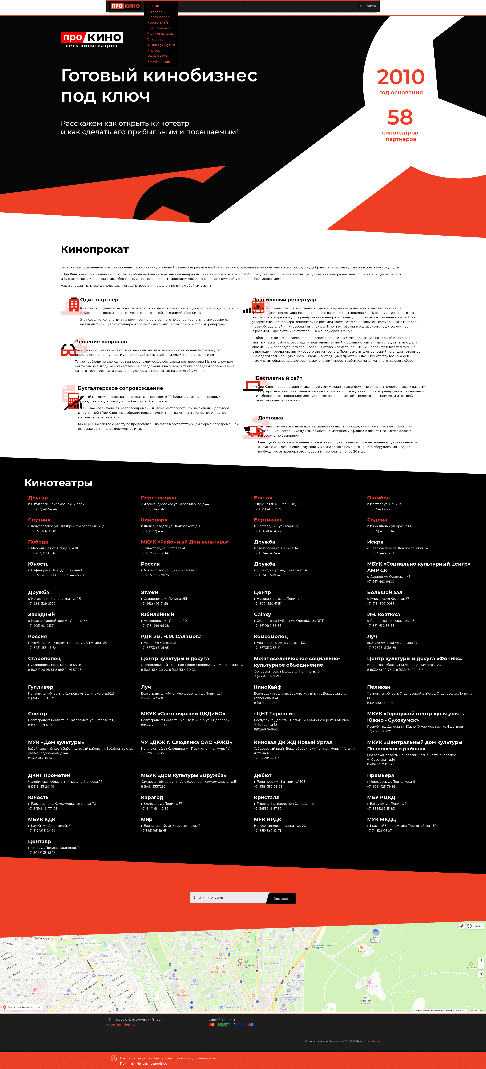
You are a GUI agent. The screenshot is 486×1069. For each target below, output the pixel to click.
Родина (377, 520)
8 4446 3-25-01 (152, 698)
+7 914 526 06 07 (379, 830)
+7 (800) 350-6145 (267, 603)
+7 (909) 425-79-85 (381, 786)
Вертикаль (268, 520)
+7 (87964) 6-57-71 (267, 509)
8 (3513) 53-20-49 (41, 786)
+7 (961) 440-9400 (380, 581)
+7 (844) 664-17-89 (155, 808)
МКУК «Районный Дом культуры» (185, 542)
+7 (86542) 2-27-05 (381, 509)
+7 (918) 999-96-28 (155, 625)
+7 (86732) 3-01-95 (155, 648)
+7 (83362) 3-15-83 (381, 808)
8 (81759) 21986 (265, 703)
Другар (38, 498)
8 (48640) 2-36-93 (267, 676)
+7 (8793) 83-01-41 (42, 553)
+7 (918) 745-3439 (154, 509)
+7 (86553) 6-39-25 (155, 575)
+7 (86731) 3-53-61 (267, 648)
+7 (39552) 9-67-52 (268, 808)
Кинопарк (154, 520)
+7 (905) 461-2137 (41, 625)
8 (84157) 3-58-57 (41, 698)
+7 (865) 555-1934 (267, 575)
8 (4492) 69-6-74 (40, 725)
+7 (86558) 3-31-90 (42, 575)
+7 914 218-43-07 (266, 758)
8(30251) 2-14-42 (40, 758)
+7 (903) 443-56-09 (71, 575)
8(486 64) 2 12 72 (379, 764)
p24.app (375, 1041)
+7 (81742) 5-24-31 (41, 830)
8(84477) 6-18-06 (153, 725)
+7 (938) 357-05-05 (268, 786)
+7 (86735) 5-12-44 (154, 553)
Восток (263, 498)
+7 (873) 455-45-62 (42, 648)
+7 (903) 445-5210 (380, 553)
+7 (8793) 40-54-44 (42, 509)
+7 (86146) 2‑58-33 (267, 625)
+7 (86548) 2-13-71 (267, 830)
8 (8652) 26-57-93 (68, 670)
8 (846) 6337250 (153, 786)
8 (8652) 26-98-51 (41, 670)
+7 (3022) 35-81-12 (41, 853)
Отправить (281, 898)
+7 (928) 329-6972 (41, 603)
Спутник (39, 520)
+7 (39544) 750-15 (154, 753)
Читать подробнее (152, 1063)
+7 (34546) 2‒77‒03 (43, 808)
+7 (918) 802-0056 (380, 603)
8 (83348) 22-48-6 (409, 670)
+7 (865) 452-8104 (380, 531)
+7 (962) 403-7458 (154, 603)
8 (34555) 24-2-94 (380, 703)
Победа (38, 542)
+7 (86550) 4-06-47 (42, 531)
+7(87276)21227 (379, 731)
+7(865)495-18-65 (154, 830)
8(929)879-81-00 (266, 729)
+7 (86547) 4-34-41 (267, 553)
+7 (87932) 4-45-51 (155, 531)
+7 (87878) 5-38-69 (381, 648)
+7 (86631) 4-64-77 (267, 531)
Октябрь (378, 498)
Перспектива (158, 498)
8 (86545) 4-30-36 (182, 670)
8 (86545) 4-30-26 (154, 670)
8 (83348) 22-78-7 (381, 670)
